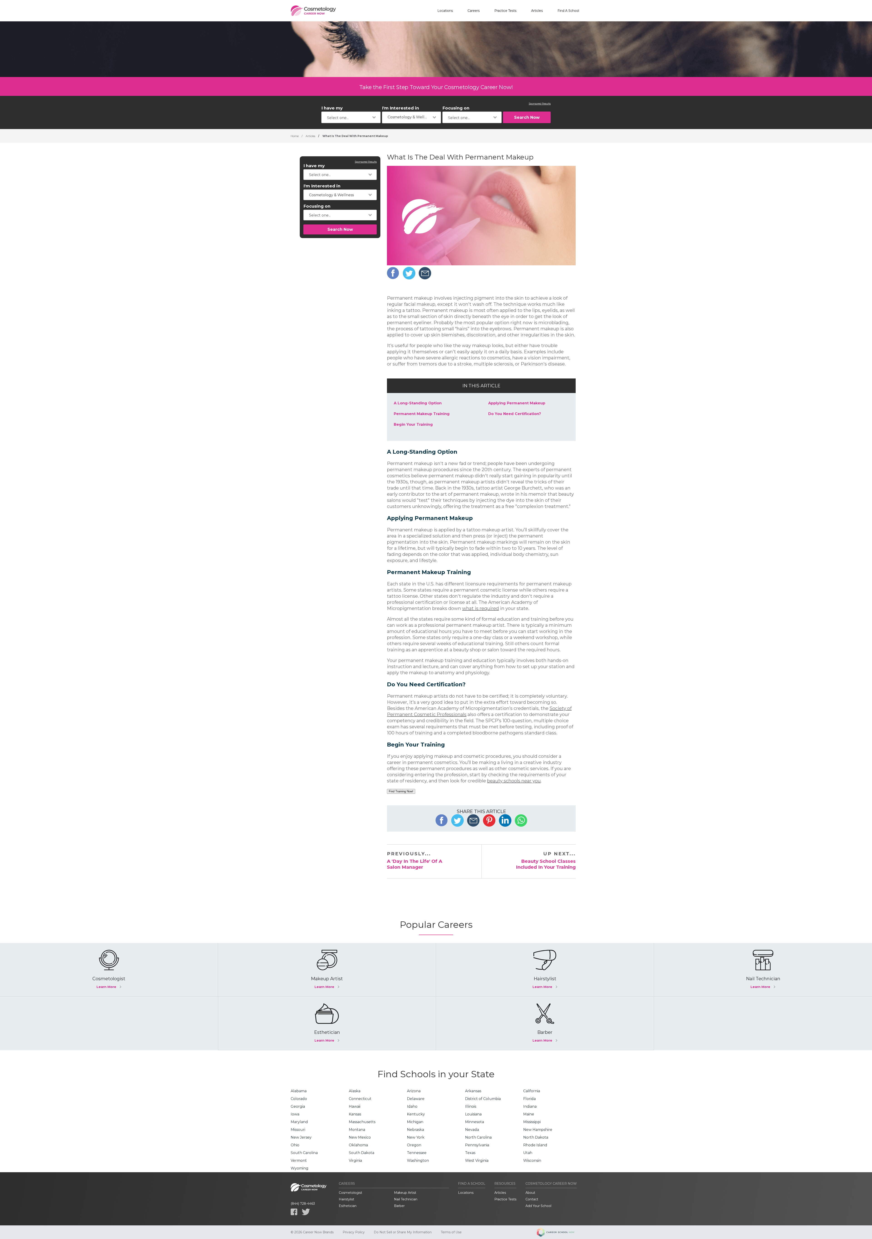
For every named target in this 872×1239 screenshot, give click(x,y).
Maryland (299, 1122)
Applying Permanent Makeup (516, 403)
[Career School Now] (559, 1232)
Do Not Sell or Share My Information (403, 1232)
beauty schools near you (514, 781)
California (531, 1091)
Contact (531, 1199)
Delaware (415, 1099)
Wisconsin (532, 1160)
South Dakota (361, 1153)
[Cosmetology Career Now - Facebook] (294, 1212)
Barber (399, 1206)
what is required (480, 608)
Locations (445, 11)
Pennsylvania (477, 1145)
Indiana (530, 1106)
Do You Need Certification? (514, 414)
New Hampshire (537, 1129)
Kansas (355, 1114)
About (530, 1193)
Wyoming (299, 1168)
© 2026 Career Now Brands (312, 1232)
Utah (527, 1153)
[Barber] (545, 1023)
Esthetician (348, 1206)
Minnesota (474, 1122)
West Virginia (476, 1160)
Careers (474, 11)
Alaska (354, 1091)
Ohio (295, 1145)
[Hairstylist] (545, 969)
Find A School (568, 11)
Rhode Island (535, 1145)
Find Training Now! (401, 791)
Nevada (472, 1129)
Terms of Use (451, 1232)
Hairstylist (346, 1199)
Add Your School (538, 1206)
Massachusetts (362, 1122)
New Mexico (360, 1137)
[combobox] (351, 117)
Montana (357, 1129)
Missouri (298, 1129)
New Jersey (301, 1137)
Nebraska (415, 1129)
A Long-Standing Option (418, 403)
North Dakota (535, 1137)
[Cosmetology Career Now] (313, 10)
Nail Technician (405, 1199)
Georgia (298, 1106)
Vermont (299, 1160)
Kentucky (416, 1114)
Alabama (299, 1091)
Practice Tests (505, 11)
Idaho (412, 1106)
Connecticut (360, 1099)
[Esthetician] (327, 1023)
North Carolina (478, 1137)
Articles (537, 11)
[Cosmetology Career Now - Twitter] (306, 1212)
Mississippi (532, 1122)
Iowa (295, 1114)
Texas (470, 1153)
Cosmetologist (350, 1193)
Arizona (414, 1091)
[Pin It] (489, 820)
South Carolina (304, 1153)
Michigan (415, 1122)
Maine (528, 1114)
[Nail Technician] (763, 969)
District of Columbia (483, 1099)
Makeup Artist (405, 1193)
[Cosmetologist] (109, 969)
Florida (529, 1099)
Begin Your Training (413, 424)
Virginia (355, 1160)
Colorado (299, 1099)
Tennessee (416, 1153)
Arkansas (473, 1091)
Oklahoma (358, 1145)
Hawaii (354, 1106)
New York (415, 1137)
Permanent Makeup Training (422, 414)
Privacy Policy (354, 1232)
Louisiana (473, 1114)
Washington (418, 1160)
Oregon (414, 1145)
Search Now (527, 117)
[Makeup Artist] (327, 969)
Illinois (470, 1106)
